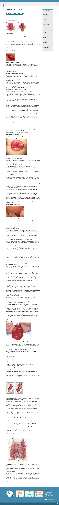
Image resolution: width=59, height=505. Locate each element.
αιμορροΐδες (29, 82)
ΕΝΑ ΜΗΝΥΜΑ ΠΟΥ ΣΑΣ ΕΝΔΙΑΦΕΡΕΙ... (15, 13)
